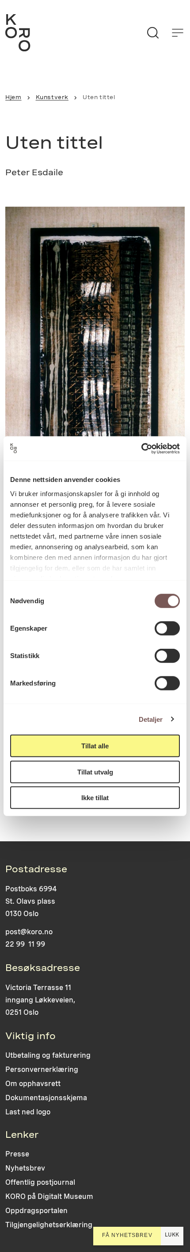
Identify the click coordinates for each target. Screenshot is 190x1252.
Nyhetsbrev (25, 1168)
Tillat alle (95, 746)
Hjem (13, 97)
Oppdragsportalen (36, 1210)
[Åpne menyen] (178, 33)
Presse (17, 1154)
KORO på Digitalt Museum (49, 1196)
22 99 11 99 (25, 944)
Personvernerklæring (41, 1069)
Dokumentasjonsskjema (46, 1098)
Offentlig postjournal (40, 1182)
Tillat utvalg (95, 771)
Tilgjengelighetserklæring (48, 1225)
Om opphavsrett (33, 1083)
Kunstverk (52, 97)
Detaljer (151, 719)
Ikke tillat (95, 797)
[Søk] (153, 33)
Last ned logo (27, 1112)
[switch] (167, 628)
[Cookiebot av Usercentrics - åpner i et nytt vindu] (141, 448)
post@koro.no (29, 932)
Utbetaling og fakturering (48, 1055)
